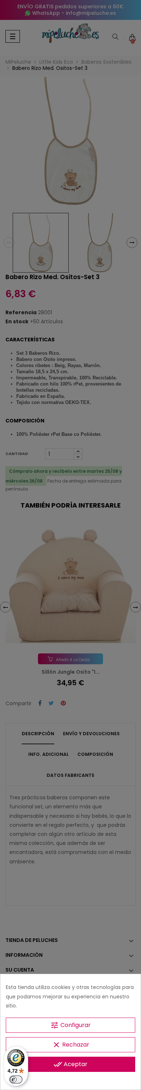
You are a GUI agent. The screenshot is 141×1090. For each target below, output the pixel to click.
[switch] (15, 1079)
